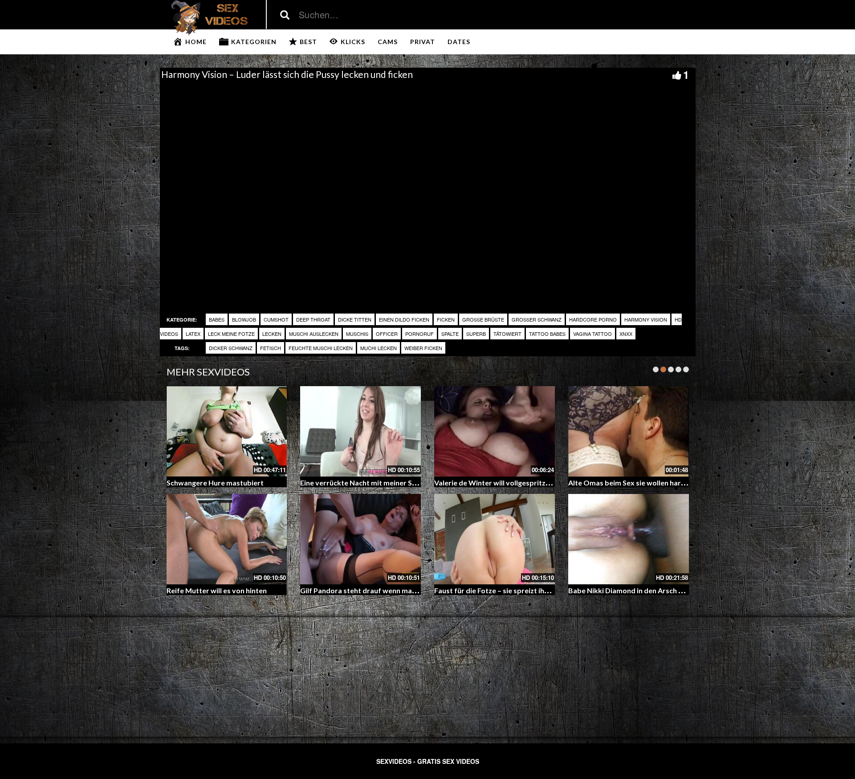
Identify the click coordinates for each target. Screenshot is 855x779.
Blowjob (244, 319)
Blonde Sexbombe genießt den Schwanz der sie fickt (385, 482)
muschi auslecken (313, 333)
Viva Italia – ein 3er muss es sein (486, 482)
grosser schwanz (537, 319)
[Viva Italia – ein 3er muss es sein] (494, 431)
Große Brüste (483, 319)
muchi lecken (378, 347)
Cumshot (276, 319)
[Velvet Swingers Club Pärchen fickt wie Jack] (360, 539)
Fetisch (270, 347)
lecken (271, 333)
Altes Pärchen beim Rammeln (214, 482)
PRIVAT (422, 41)
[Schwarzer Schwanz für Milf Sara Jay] (628, 539)
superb (476, 333)
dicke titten (354, 319)
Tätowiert (507, 333)
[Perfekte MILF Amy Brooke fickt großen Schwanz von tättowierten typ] (628, 431)
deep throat (313, 319)
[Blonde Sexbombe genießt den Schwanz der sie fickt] (360, 431)
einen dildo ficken (404, 319)
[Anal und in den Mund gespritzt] (494, 539)
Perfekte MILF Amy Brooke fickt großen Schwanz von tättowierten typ (685, 482)
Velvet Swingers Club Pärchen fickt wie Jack (371, 590)
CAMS (388, 41)
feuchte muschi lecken (321, 347)
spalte (450, 333)
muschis (357, 333)
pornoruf (419, 333)
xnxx (625, 333)
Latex (193, 333)
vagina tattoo (592, 333)
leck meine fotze (231, 333)
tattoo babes (547, 333)
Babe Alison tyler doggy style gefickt (227, 590)
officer (387, 333)
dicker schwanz (230, 347)
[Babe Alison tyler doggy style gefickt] (227, 539)
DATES (459, 41)
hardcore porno (593, 319)
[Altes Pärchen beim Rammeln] (227, 431)
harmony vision (645, 319)
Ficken (446, 319)
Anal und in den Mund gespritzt (485, 590)
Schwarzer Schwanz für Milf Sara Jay (628, 590)
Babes (216, 319)
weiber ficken (423, 347)
